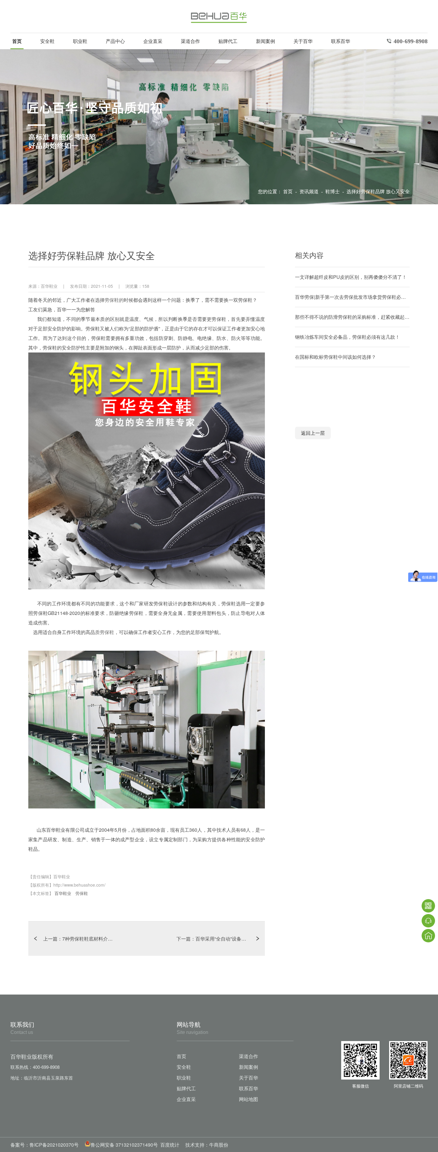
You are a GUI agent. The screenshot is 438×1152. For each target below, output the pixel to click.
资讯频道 (309, 191)
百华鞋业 (63, 893)
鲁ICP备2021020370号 (54, 1144)
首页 (17, 41)
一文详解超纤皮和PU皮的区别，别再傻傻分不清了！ (351, 276)
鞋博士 (333, 191)
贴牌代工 (227, 41)
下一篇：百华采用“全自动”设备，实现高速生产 (220, 938)
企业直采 (152, 41)
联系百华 (340, 41)
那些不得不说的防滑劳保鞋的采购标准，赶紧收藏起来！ (352, 316)
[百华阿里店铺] (408, 1060)
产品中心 (115, 41)
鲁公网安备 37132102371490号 (124, 1144)
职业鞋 (80, 41)
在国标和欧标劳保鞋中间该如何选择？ (335, 356)
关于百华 (303, 41)
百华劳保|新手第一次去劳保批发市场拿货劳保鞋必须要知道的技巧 (352, 296)
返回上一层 (313, 432)
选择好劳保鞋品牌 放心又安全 (378, 191)
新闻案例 (265, 41)
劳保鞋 (81, 893)
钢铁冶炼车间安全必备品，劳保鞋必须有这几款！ (347, 336)
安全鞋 (47, 41)
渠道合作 (190, 41)
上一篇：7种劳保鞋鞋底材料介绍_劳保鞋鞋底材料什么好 (95, 938)
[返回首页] (428, 935)
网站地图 (248, 1099)
